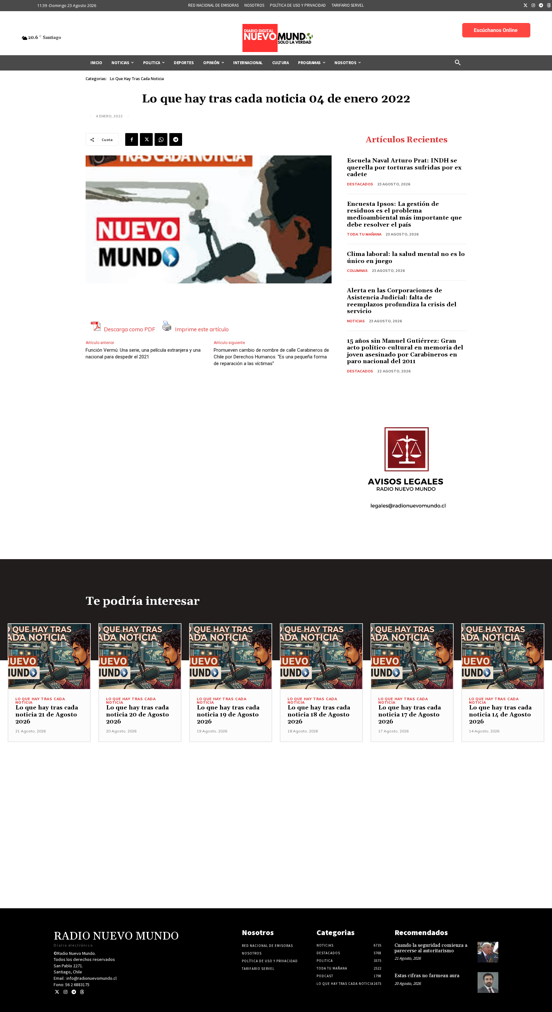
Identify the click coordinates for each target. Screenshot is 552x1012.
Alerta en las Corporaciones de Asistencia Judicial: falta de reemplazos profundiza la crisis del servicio (401, 301)
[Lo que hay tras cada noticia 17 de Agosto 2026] (412, 656)
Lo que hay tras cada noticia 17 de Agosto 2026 (409, 714)
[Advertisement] (276, 786)
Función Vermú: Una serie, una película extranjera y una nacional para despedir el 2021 (143, 353)
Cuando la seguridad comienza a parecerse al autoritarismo (431, 948)
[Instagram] (533, 6)
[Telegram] (541, 6)
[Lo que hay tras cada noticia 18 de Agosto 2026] (321, 656)
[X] (146, 139)
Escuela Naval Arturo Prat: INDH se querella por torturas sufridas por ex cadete (404, 167)
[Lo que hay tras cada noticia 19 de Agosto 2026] (231, 656)
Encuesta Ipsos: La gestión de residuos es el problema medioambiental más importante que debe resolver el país (404, 214)
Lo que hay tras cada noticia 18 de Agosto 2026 (319, 714)
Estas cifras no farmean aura (427, 976)
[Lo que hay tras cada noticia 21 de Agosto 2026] (49, 656)
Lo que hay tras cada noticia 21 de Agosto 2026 (46, 714)
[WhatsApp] (161, 139)
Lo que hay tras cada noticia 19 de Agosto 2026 (228, 714)
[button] (457, 63)
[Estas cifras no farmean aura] (488, 982)
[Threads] (82, 992)
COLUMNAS (357, 270)
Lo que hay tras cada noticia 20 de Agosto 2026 (137, 714)
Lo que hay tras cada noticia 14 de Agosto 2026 (500, 714)
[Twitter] (525, 6)
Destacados (360, 184)
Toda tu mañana (364, 234)
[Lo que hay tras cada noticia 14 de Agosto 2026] (503, 656)
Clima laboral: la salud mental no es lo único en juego (406, 258)
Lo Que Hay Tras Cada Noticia (137, 78)
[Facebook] (131, 139)
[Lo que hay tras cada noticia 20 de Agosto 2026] (140, 656)
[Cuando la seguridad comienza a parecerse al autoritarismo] (488, 952)
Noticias (356, 321)
